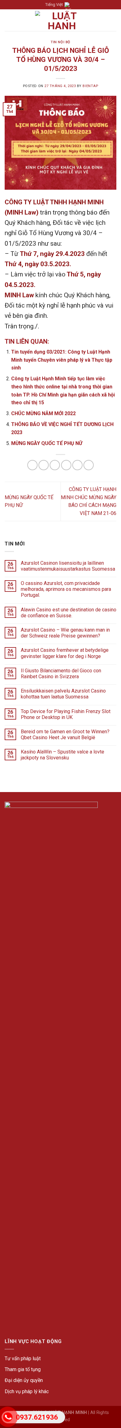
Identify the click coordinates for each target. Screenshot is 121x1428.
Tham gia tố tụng (23, 1369)
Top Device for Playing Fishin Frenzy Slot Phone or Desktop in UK (65, 714)
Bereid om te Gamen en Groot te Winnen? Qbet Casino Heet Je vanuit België (65, 734)
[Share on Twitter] (55, 465)
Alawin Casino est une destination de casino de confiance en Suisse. (68, 613)
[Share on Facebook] (43, 465)
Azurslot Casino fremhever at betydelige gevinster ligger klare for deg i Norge (65, 653)
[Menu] (8, 20)
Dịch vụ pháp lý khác (27, 1391)
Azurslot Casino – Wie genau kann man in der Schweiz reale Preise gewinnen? (65, 633)
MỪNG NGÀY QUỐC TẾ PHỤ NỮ (46, 443)
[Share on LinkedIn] (88, 465)
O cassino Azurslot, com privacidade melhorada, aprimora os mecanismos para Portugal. (66, 589)
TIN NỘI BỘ (60, 42)
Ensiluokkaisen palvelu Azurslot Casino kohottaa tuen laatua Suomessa (63, 694)
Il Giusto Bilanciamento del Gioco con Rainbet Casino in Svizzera (61, 673)
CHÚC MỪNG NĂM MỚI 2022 (43, 413)
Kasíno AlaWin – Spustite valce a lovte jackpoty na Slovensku (62, 755)
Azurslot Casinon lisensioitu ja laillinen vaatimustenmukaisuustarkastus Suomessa (68, 566)
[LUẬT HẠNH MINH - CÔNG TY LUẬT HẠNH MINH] (62, 20)
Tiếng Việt (54, 4)
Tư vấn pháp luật (23, 1358)
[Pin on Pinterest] (77, 465)
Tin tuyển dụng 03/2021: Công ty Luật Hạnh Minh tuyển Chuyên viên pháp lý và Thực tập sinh (61, 360)
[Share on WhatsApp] (32, 465)
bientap (90, 86)
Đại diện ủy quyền (24, 1380)
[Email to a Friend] (66, 465)
